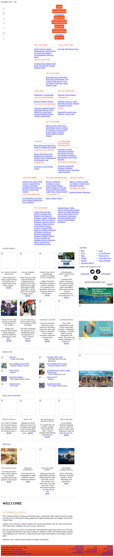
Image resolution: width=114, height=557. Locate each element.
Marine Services (55, 128)
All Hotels (37, 64)
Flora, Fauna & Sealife (59, 192)
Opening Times (51, 85)
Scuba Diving (45, 116)
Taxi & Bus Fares (105, 258)
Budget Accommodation (42, 54)
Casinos (65, 83)
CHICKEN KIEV (14, 384)
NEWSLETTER (91, 551)
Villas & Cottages (45, 49)
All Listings (64, 352)
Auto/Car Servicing (41, 214)
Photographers (69, 210)
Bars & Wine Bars (60, 77)
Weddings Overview (65, 101)
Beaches (37, 101)
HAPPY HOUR (14, 370)
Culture (48, 192)
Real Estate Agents (40, 145)
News (83, 253)
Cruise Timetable (104, 261)
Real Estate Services (71, 214)
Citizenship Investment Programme (66, 152)
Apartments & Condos (42, 51)
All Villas (61, 49)
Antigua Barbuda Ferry (34, 200)
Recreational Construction (67, 216)
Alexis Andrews (16, 549)
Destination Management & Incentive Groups (32, 189)
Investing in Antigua (65, 149)
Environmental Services (42, 244)
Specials (84, 261)
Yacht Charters (57, 126)
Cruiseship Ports (34, 184)
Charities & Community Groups (53, 183)
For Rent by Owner (41, 167)
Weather (81, 186)
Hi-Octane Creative (19, 551)
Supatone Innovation (24, 553)
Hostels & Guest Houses (45, 52)
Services (69, 106)
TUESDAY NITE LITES (55, 357)
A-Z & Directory (104, 253)
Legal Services (45, 242)
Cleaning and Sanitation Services (42, 239)
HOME (110, 546)
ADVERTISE (92, 549)
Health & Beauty (64, 208)
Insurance (37, 230)
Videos (59, 198)
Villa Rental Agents (71, 49)
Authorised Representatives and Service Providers (67, 157)
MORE (9, 288)
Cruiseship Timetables (30, 186)
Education (62, 188)
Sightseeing (38, 95)
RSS (95, 547)
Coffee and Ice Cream (59, 81)
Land (46, 160)
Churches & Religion (53, 190)
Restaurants (50, 77)
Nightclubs (58, 83)
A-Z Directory (79, 182)
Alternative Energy (64, 170)
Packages (69, 104)
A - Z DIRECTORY (76, 548)
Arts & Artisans (70, 95)
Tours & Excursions (41, 108)
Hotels (36, 49)
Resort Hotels (46, 64)
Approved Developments (65, 154)
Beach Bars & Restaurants (55, 79)
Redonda (79, 192)
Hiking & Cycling (40, 112)
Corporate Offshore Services (44, 224)
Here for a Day (48, 110)
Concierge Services (48, 222)
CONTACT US (107, 554)
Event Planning (39, 226)
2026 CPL (12, 357)
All (68, 444)
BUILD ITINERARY (108, 551)
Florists (47, 226)
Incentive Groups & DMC (43, 228)
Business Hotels (39, 68)
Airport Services (40, 212)
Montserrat (86, 192)
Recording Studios (64, 218)
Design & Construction (66, 166)
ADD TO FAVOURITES (78, 551)
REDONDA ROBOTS (16, 377)
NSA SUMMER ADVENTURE (19, 364)
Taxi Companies (28, 202)
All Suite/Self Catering (47, 66)
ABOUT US (108, 548)
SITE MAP (79, 546)
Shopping (61, 95)
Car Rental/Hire (48, 95)
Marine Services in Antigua (69, 211)
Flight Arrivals (104, 256)
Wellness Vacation (46, 101)
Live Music (50, 83)
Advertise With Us (87, 263)
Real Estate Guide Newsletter (68, 171)
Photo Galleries (51, 198)
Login (101, 251)
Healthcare (55, 188)
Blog (82, 251)
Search (110, 284)
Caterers (44, 218)
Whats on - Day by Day (66, 114)
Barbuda (72, 192)
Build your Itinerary (78, 183)
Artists (48, 212)
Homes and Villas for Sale (43, 154)
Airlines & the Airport (30, 182)
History (63, 190)
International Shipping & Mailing (42, 235)
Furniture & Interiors (65, 168)
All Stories (67, 248)
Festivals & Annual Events (67, 112)
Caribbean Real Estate (48, 147)
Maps (71, 182)
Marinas (49, 126)
